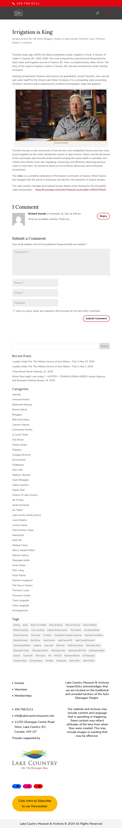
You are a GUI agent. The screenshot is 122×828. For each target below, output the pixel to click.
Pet (49, 655)
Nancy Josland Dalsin (23, 550)
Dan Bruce (18, 439)
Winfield (49, 660)
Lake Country (49, 640)
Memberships (23, 696)
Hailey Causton (20, 485)
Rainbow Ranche (72, 655)
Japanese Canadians (94, 635)
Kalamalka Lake (20, 640)
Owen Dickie (19, 565)
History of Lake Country (66, 38)
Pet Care (57, 655)
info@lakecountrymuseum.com (34, 716)
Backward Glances (22, 404)
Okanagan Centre (21, 650)
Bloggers (48, 38)
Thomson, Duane (21, 595)
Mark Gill (17, 540)
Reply (103, 216)
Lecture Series (19, 525)
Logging (37, 645)
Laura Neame (19, 520)
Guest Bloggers (20, 479)
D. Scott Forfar (20, 434)
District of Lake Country (57, 630)
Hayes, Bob (18, 490)
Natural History (20, 555)
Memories (60, 645)
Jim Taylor (17, 510)
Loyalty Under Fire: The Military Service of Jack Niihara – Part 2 (45, 361)
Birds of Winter (90, 625)
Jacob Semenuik (20, 505)
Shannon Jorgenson (22, 580)
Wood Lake (61, 660)
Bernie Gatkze (19, 409)
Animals (16, 394)
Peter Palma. (19, 575)
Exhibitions (18, 464)
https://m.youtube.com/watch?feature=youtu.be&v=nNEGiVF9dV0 (70, 189)
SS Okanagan (89, 655)
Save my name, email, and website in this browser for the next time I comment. (58, 311)
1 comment (26, 42)
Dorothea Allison (91, 630)
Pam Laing (18, 570)
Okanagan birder (21, 560)
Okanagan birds (93, 645)
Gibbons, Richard (21, 475)
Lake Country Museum (85, 640)
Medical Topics (20, 545)
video (20, 175)
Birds (25, 625)
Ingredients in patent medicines (68, 635)
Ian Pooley (18, 500)
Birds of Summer (73, 625)
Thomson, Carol (86, 38)
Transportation (36, 660)
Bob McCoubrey (21, 419)
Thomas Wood (20, 660)
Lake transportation (22, 645)
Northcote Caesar (75, 645)
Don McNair (76, 630)
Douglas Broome (21, 454)
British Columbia (21, 630)
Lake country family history (26, 515)
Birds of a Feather (38, 625)
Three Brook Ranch (22, 371)
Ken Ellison (35, 640)
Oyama (17, 655)
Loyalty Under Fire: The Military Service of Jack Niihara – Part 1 (45, 366)
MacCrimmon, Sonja (22, 530)
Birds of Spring (55, 625)
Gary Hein (17, 469)
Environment (19, 459)
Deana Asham (19, 444)
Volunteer (20, 689)
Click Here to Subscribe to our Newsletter (34, 803)
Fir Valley (47, 635)
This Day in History (22, 585)
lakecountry (21, 38)
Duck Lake (35, 635)
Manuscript (18, 535)
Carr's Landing (37, 630)
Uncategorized (20, 610)
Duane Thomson (21, 635)
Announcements (21, 399)
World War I (74, 660)
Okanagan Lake (58, 650)
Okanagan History (40, 650)
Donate (19, 683)
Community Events (22, 429)
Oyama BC (28, 655)
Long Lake (48, 645)
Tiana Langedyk (20, 600)
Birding (17, 625)
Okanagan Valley (96, 650)
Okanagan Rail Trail (77, 650)
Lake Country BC (65, 640)
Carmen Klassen (20, 424)
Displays (16, 449)
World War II (88, 660)
